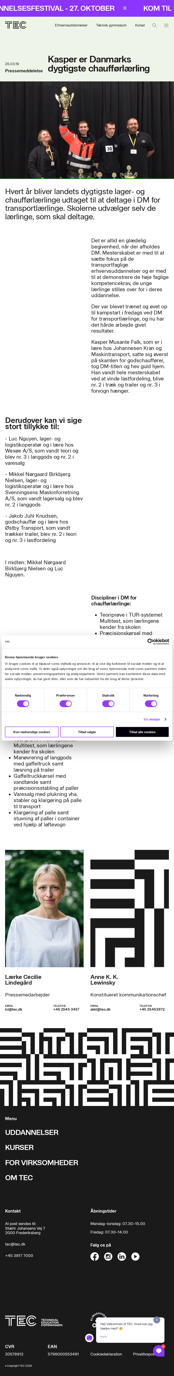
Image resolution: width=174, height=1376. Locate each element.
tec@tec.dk (15, 1244)
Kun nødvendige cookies (31, 732)
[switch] (66, 703)
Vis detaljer (152, 719)
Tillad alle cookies (142, 732)
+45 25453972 (152, 1009)
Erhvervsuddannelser (71, 25)
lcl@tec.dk (13, 1009)
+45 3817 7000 (19, 1256)
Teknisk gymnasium (111, 25)
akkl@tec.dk (100, 1009)
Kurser (140, 25)
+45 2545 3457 (66, 1009)
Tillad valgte (87, 732)
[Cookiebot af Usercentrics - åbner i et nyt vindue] (150, 641)
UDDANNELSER (31, 1132)
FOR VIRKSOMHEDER (41, 1162)
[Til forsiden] (15, 25)
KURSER (19, 1147)
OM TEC (19, 1177)
